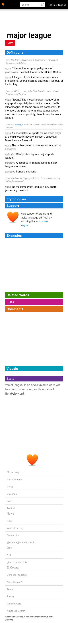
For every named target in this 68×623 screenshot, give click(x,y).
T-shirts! (11, 508)
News (10, 513)
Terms (10, 589)
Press (10, 486)
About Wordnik (14, 479)
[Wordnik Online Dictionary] (3, 4)
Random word (14, 603)
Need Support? (14, 582)
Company (13, 472)
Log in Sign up (57, 4)
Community (13, 535)
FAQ (9, 501)
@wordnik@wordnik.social (20, 542)
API (9, 555)
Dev (9, 547)
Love (10, 43)
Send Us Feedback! (17, 574)
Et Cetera (13, 567)
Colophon (12, 493)
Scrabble (11, 393)
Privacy (10, 596)
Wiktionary (16, 124)
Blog (9, 520)
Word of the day (15, 528)
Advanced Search (16, 610)
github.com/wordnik (17, 562)
